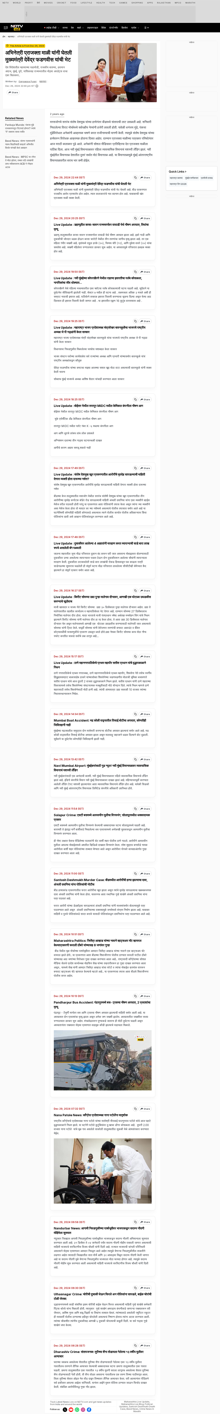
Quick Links (176, 171)
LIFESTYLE (86, 3)
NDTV (6, 3)
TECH (112, 3)
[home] (17, 26)
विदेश (103, 27)
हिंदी (38, 3)
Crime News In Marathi (143, 1410)
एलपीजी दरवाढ (207, 178)
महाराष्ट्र (42, 81)
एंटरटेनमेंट (113, 27)
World (17, 3)
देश (72, 27)
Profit (29, 3)
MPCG (178, 3)
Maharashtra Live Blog (132, 1404)
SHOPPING (137, 3)
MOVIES (48, 3)
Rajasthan (164, 3)
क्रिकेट (125, 27)
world (79, 1404)
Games (123, 3)
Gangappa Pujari (28, 81)
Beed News (132, 1409)
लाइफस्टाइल (92, 27)
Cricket (61, 3)
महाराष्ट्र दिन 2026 (178, 184)
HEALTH (100, 3)
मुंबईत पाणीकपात (191, 178)
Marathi (190, 3)
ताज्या (65, 27)
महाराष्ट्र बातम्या (176, 178)
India (58, 1404)
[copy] (135, 177)
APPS (150, 3)
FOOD (73, 3)
